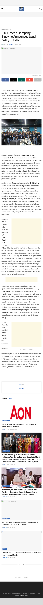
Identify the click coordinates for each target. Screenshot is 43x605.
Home (3, 29)
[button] (22, 132)
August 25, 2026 (11, 557)
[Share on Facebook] (5, 79)
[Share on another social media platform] (38, 79)
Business (9, 29)
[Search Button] (41, 9)
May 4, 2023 (18, 44)
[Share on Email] (29, 79)
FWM (10, 44)
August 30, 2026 (11, 464)
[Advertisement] (22, 2)
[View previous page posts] (19, 564)
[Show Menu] (2, 9)
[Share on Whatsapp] (21, 79)
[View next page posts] (23, 564)
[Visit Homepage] (21, 9)
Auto (4, 549)
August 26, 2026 (11, 497)
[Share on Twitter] (13, 79)
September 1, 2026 (11, 429)
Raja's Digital (24, 595)
